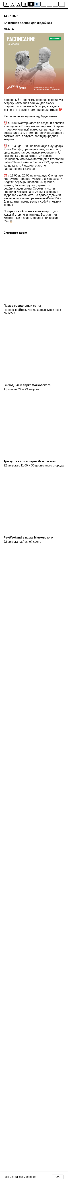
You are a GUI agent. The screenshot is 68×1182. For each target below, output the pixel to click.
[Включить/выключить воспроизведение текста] (49, 4)
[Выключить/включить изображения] (43, 4)
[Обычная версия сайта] (62, 4)
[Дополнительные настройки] (56, 4)
